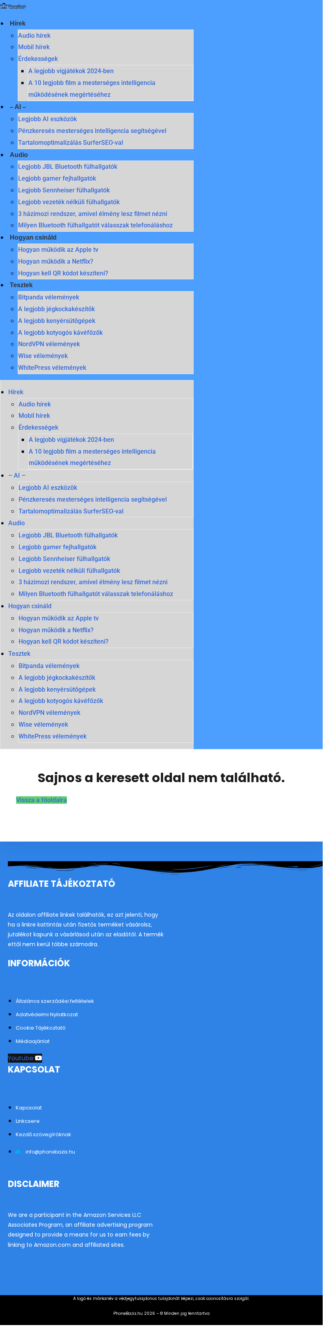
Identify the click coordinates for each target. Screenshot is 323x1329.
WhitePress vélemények (52, 367)
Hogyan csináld (33, 237)
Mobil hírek (34, 47)
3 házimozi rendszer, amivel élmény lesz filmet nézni (92, 214)
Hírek (18, 23)
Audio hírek (34, 35)
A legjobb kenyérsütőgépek (56, 321)
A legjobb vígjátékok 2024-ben (71, 71)
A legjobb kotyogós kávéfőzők (60, 332)
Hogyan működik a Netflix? (55, 261)
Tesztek (21, 285)
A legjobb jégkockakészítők (56, 309)
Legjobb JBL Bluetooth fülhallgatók (67, 166)
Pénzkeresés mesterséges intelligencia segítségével (92, 131)
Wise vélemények (43, 356)
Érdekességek (38, 59)
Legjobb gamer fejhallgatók (57, 178)
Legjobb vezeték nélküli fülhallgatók (69, 202)
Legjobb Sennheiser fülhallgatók (64, 190)
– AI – (18, 106)
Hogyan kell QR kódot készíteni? (63, 273)
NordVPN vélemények (49, 344)
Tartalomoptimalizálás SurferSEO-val (70, 142)
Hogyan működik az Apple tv (58, 249)
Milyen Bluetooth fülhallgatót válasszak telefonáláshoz (95, 225)
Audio (19, 154)
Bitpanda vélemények (48, 297)
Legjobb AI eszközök (47, 119)
